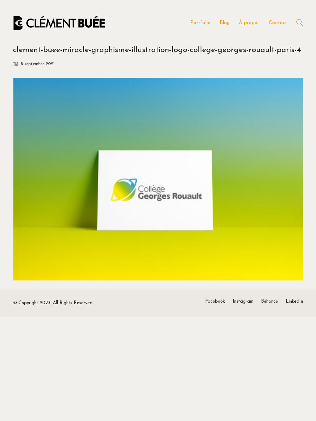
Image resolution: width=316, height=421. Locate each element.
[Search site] (299, 23)
